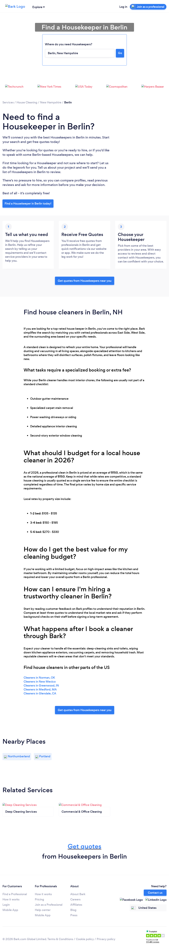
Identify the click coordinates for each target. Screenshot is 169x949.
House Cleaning (27, 102)
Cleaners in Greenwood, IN (41, 686)
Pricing (39, 899)
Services (8, 102)
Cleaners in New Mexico (40, 682)
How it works (10, 899)
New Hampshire (50, 102)
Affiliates (76, 905)
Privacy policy (106, 939)
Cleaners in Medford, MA (40, 689)
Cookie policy (85, 939)
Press (73, 915)
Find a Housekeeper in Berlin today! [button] (28, 204)
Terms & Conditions (60, 939)
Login (6, 905)
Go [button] (120, 53)
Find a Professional (14, 894)
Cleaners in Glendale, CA (40, 693)
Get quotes (84, 846)
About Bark (77, 894)
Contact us (155, 893)
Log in (123, 7)
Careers (75, 899)
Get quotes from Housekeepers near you (84, 281)
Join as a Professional (48, 905)
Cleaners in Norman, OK (39, 678)
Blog (73, 910)
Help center (43, 910)
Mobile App (10, 910)
